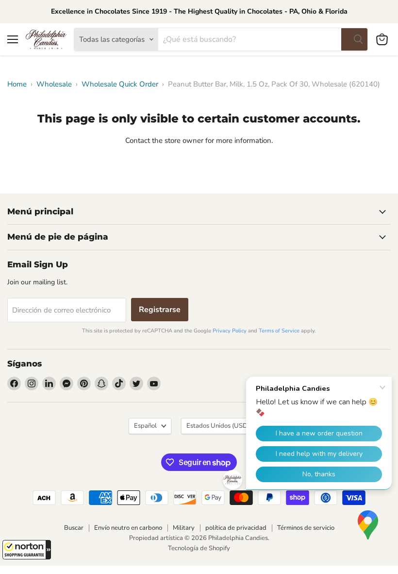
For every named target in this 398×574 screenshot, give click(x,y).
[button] (26, 549)
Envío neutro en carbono (128, 527)
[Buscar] (354, 39)
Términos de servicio (305, 527)
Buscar (73, 527)
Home (17, 84)
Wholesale (54, 84)
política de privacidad (235, 527)
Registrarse (160, 309)
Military (184, 527)
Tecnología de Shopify (199, 548)
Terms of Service (279, 330)
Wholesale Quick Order (120, 84)
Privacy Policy (230, 330)
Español (145, 425)
